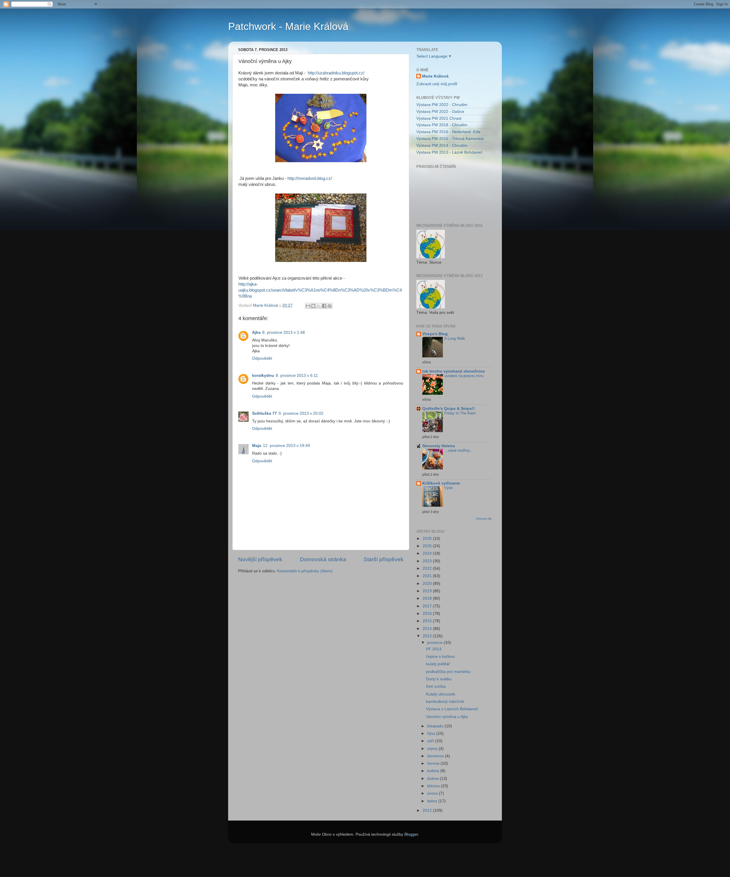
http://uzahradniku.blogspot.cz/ (336, 73)
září (431, 741)
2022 (428, 568)
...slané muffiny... (458, 450)
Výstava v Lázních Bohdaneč (452, 709)
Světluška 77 (264, 413)
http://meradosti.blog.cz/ (309, 178)
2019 (428, 591)
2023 (428, 561)
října (431, 733)
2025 (428, 546)
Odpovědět (262, 358)
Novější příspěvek (260, 559)
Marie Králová (435, 76)
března (434, 786)
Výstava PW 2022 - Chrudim (441, 105)
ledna (432, 801)
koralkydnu (263, 375)
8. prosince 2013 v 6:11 (297, 375)
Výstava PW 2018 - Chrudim (441, 125)
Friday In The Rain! (460, 413)
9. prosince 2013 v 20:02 (301, 413)
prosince (435, 642)
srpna (433, 748)
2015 (428, 621)
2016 (428, 613)
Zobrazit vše (484, 518)
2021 (428, 576)
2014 (428, 628)
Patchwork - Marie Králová (288, 26)
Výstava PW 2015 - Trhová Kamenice (450, 139)
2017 (428, 606)
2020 (428, 583)
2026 (428, 538)
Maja (256, 445)
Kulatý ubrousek (440, 694)
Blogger (411, 834)
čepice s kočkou (440, 656)
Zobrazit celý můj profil (436, 84)
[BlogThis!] (313, 306)
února (433, 793)
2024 (428, 553)
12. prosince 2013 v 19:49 (286, 445)
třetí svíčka (436, 686)
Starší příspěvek (383, 559)
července (436, 756)
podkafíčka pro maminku (448, 672)
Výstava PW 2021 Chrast (438, 118)
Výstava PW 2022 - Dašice (440, 111)
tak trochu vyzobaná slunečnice (453, 371)
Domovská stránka (323, 559)
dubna (433, 778)
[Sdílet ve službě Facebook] (324, 306)
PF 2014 (433, 649)
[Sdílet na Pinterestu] (329, 306)
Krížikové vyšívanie (441, 483)
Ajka (256, 332)
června (434, 763)
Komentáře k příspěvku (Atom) (304, 571)
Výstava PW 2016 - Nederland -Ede (448, 132)
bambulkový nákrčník (445, 701)
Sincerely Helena (438, 446)
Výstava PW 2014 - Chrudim (441, 145)
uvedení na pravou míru (463, 376)
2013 (428, 636)
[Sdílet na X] (319, 306)
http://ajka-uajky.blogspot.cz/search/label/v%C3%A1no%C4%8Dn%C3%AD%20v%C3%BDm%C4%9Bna (320, 290)
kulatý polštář (438, 664)
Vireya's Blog (435, 334)
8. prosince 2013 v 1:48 (283, 332)
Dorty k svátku (439, 679)
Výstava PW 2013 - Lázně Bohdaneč (449, 152)
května (433, 771)
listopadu (436, 726)
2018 (428, 598)
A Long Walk (454, 338)
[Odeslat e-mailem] (308, 306)
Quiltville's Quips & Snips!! (448, 408)
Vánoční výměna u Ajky (447, 717)
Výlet (448, 488)
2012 (428, 810)
